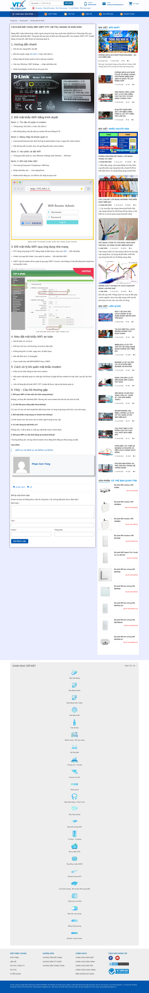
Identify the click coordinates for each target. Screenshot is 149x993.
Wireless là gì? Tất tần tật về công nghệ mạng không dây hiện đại (125, 348)
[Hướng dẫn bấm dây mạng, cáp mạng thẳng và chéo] (118, 143)
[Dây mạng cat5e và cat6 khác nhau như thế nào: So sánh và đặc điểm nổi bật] (118, 229)
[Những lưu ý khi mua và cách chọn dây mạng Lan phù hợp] (118, 272)
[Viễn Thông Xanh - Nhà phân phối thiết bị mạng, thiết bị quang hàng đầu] (18, 5)
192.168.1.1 (34, 54)
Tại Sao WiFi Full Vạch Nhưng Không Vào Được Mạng (125, 331)
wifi (31, 487)
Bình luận (15, 503)
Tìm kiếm (68, 3)
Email (14, 530)
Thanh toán (129, 14)
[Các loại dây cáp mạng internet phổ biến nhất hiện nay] (118, 186)
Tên (13, 521)
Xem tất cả (130, 666)
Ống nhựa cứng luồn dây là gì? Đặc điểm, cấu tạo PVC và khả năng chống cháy (124, 95)
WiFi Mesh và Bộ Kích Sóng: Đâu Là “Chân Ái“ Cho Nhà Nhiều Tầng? (124, 396)
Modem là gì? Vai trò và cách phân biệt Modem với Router (124, 364)
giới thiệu (52, 14)
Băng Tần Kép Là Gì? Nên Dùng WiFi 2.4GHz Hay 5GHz (124, 380)
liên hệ (88, 14)
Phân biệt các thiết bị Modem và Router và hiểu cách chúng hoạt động (125, 449)
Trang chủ (13, 20)
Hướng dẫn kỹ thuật (37, 20)
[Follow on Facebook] (111, 958)
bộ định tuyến (20, 487)
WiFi (65, 251)
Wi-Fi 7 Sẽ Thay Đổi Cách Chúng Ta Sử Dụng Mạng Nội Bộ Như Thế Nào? (125, 315)
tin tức (71, 14)
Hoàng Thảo (104, 61)
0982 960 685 (92, 4)
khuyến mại (107, 14)
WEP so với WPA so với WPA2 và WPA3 (34, 450)
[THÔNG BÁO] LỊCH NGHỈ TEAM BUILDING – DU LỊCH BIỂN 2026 (117, 56)
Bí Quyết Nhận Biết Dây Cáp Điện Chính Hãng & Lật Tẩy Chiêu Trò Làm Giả (124, 113)
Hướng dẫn (24, 20)
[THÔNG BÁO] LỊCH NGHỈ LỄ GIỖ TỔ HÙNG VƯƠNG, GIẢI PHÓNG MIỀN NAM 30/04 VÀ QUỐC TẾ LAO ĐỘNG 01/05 (125, 76)
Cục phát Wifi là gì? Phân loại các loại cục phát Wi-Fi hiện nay (124, 431)
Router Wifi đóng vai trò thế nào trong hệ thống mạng (125, 466)
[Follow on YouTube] (117, 958)
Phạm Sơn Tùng (41, 464)
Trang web (58, 530)
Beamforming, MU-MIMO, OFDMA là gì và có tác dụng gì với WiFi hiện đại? (124, 414)
